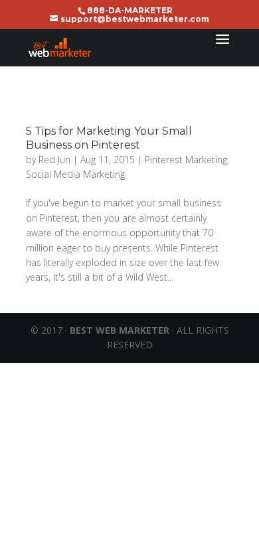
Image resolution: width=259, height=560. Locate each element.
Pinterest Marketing (186, 159)
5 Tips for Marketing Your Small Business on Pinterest (109, 138)
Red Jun (54, 159)
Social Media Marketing (75, 174)
